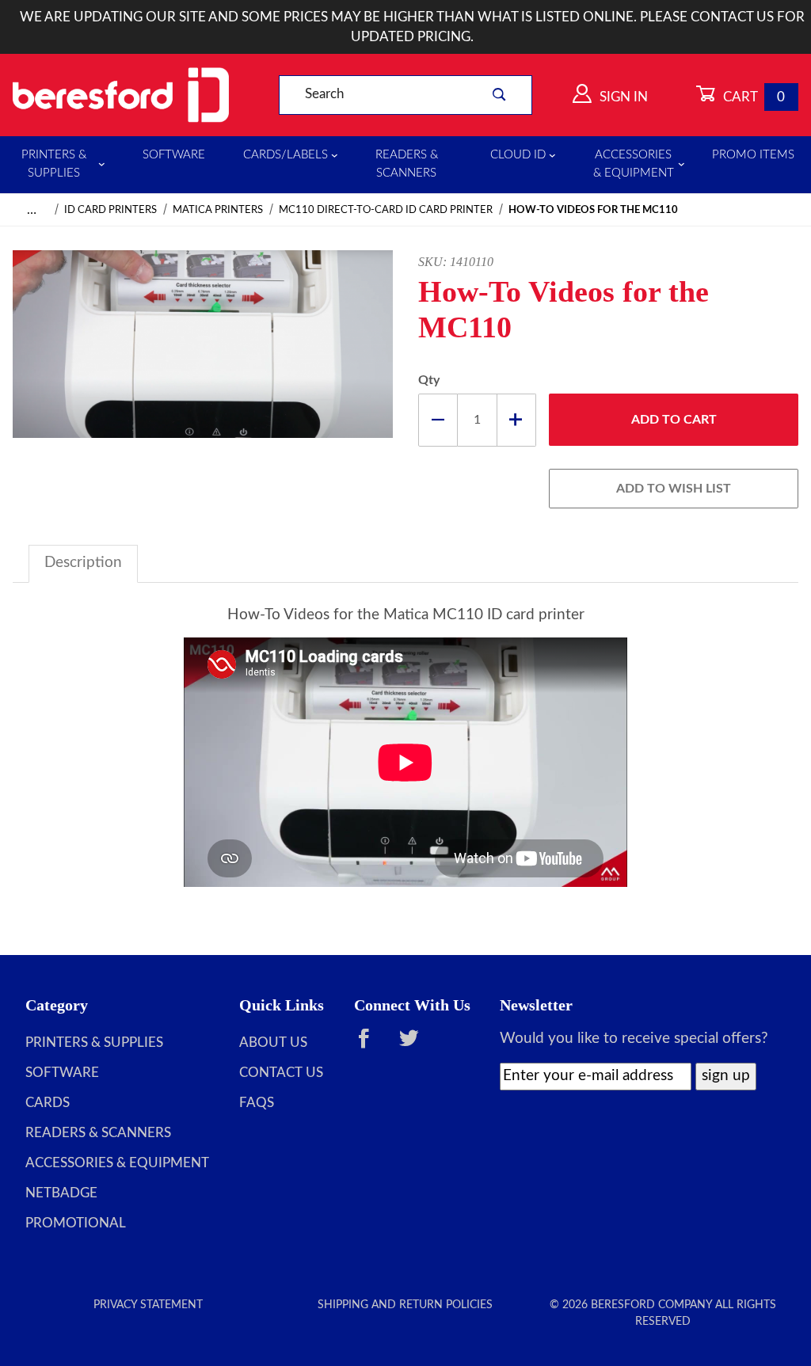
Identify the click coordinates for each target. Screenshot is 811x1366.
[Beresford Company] (121, 94)
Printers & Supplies (53, 164)
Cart (753, 97)
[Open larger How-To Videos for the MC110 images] (203, 356)
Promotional (75, 1223)
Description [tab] (83, 562)
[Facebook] (371, 1046)
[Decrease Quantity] (438, 420)
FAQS (256, 1103)
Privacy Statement (148, 1305)
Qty (429, 380)
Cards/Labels (285, 155)
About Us (273, 1043)
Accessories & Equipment (633, 164)
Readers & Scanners (406, 164)
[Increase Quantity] (517, 420)
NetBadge (61, 1193)
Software (174, 155)
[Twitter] (416, 1046)
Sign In (622, 97)
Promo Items (753, 155)
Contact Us (281, 1073)
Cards (47, 1103)
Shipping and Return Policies (405, 1305)
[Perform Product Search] (498, 95)
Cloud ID (518, 155)
